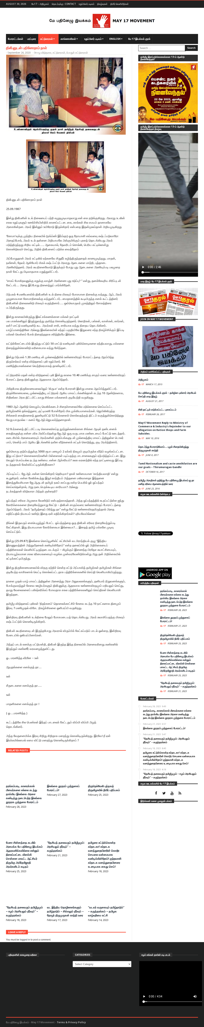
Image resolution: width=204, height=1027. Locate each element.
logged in (25, 939)
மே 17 (141, 384)
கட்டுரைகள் (59, 52)
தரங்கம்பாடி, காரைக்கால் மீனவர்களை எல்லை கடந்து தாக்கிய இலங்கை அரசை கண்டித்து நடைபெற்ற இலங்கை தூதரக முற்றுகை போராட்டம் (24, 794)
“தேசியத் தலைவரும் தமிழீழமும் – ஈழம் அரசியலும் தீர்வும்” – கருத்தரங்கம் (24, 911)
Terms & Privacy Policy (71, 1022)
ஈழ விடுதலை (44, 52)
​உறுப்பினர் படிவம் (86, 4)
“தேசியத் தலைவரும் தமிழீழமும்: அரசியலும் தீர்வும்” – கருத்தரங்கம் (66, 846)
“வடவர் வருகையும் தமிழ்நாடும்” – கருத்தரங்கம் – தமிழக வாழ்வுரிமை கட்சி (106, 911)
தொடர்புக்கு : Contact (64, 4)
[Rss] (180, 793)
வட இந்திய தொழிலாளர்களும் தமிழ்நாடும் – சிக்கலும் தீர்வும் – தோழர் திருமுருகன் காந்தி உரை (65, 911)
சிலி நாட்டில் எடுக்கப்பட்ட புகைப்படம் (157, 409)
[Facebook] (156, 793)
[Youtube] (172, 793)
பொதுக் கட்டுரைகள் (77, 52)
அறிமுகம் (143, 379)
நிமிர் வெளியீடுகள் (119, 4)
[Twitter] (164, 793)
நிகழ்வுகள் (102, 4)
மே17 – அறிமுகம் (40, 4)
